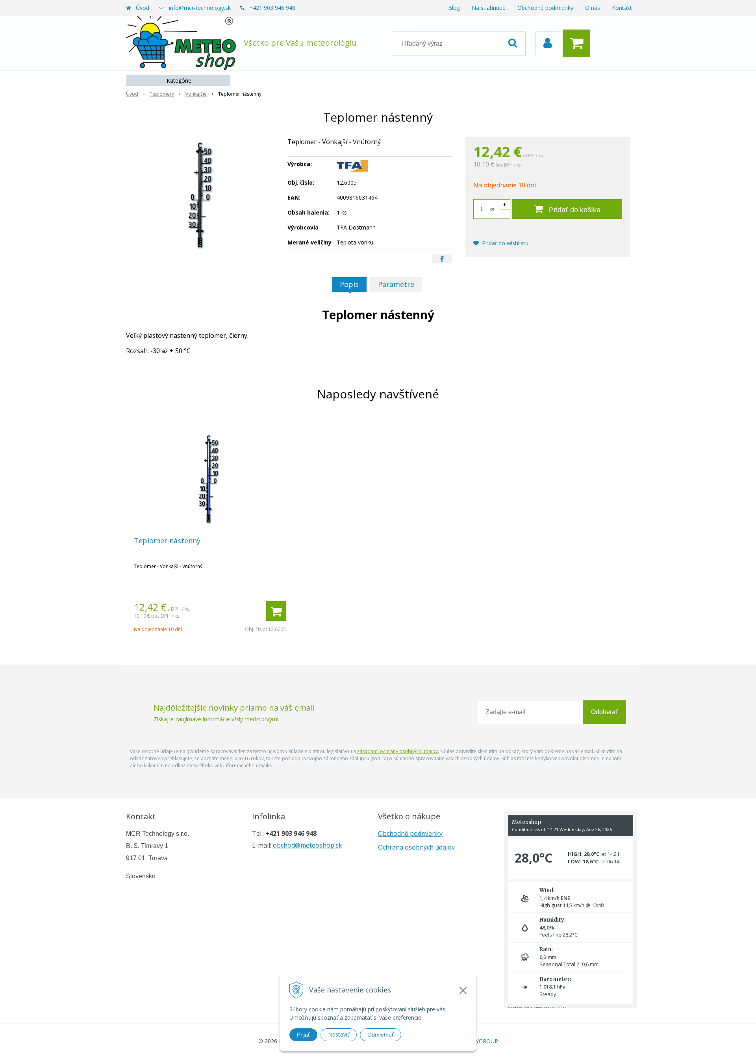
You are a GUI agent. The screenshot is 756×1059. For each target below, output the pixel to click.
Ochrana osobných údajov (416, 847)
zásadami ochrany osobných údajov (397, 751)
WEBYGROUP (480, 1041)
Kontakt (622, 7)
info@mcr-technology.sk (200, 7)
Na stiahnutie (489, 7)
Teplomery (162, 94)
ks (491, 209)
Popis (349, 284)
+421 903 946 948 (272, 7)
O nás (592, 7)
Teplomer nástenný (167, 540)
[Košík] (578, 43)
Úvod (142, 7)
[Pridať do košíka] (276, 611)
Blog (454, 7)
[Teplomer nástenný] (201, 196)
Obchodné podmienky (545, 7)
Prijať (303, 1034)
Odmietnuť (380, 1034)
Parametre (396, 284)
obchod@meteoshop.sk (307, 845)
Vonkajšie (196, 94)
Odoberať (604, 712)
